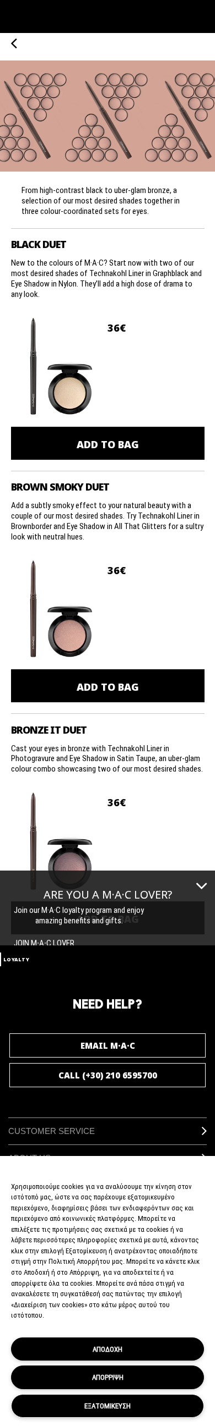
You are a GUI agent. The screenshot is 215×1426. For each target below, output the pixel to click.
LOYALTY (16, 959)
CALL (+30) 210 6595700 (107, 1075)
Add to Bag (108, 444)
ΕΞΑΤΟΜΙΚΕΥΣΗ (107, 1406)
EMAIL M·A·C (107, 1045)
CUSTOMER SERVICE (51, 1131)
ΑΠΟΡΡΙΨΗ (107, 1377)
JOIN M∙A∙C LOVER (44, 942)
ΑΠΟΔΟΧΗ (107, 1349)
